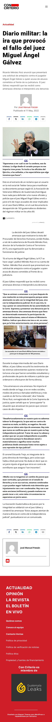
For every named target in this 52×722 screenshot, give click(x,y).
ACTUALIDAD (19, 587)
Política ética (12, 654)
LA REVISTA (17, 600)
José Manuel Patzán (28, 107)
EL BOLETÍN (17, 606)
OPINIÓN (14, 593)
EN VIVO (14, 612)
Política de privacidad (16, 640)
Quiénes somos (14, 621)
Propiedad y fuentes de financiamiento (25, 660)
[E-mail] (7, 561)
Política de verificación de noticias (22, 647)
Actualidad (8, 24)
